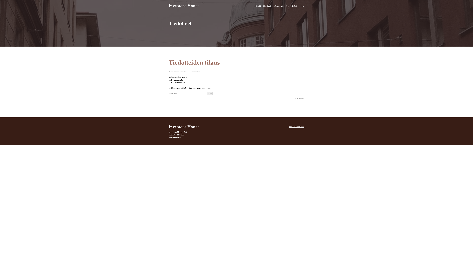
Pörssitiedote (177, 79)
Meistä (258, 6)
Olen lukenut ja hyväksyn (191, 88)
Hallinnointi (278, 6)
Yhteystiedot (291, 6)
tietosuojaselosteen (202, 88)
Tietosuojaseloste (296, 126)
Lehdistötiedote (178, 82)
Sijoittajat (267, 6)
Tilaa (210, 93)
